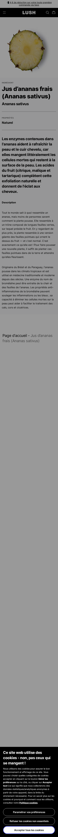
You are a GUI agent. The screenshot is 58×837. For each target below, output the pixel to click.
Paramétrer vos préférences (29, 812)
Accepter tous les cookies (29, 830)
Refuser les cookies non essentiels (29, 821)
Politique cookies (28, 802)
